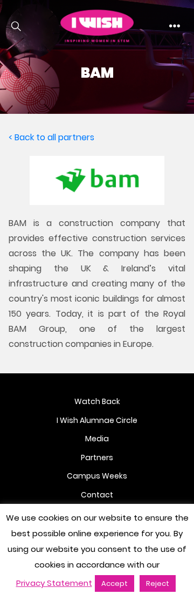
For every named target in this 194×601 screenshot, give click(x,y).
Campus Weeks (97, 475)
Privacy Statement (54, 583)
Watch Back (97, 401)
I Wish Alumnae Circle (97, 420)
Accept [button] (114, 583)
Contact (97, 494)
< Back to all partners (51, 137)
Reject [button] (157, 583)
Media (97, 438)
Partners (97, 457)
